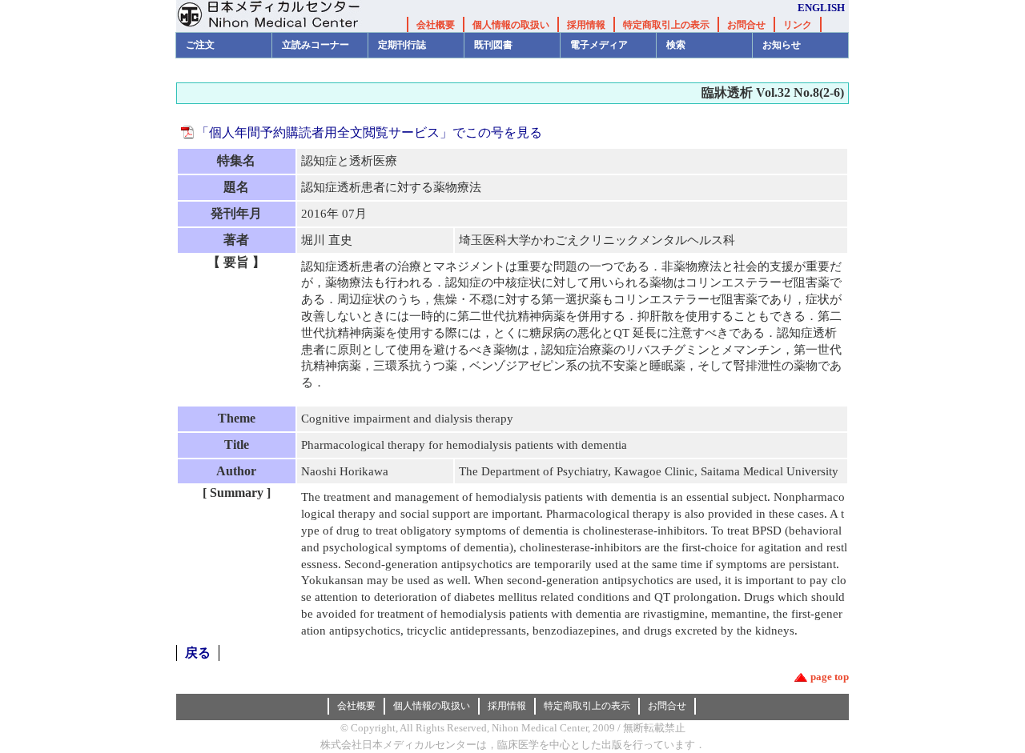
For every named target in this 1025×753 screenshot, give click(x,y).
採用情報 (586, 24)
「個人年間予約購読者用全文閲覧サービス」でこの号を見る (369, 132)
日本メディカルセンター (280, 16)
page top (829, 676)
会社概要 (435, 24)
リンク (797, 24)
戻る (198, 652)
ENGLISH (821, 8)
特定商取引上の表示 (666, 24)
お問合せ (746, 24)
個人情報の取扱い (510, 24)
